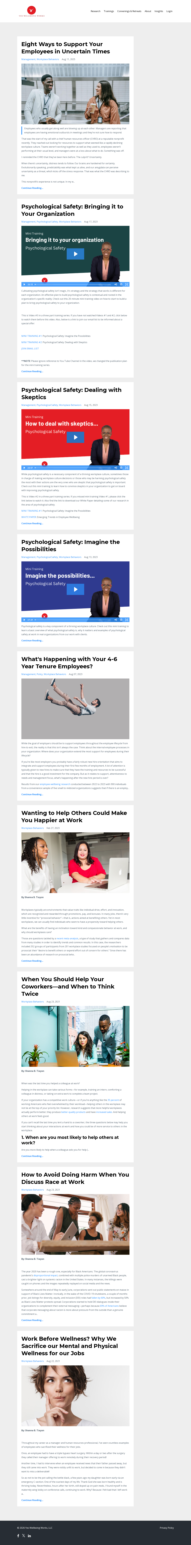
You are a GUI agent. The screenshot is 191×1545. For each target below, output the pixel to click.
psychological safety (47, 221)
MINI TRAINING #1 (31, 510)
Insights (159, 11)
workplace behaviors (48, 59)
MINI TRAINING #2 (31, 342)
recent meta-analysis (67, 938)
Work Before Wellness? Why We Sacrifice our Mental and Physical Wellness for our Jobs (69, 1346)
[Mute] (115, 284)
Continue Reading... (32, 188)
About (148, 11)
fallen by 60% (98, 1297)
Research (95, 11)
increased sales (104, 1112)
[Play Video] (24, 284)
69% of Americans (109, 1305)
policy (40, 674)
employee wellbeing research (55, 784)
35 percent (113, 1100)
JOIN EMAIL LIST (30, 348)
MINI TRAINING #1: (31, 336)
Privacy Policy (167, 1527)
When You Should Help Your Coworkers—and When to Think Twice (67, 986)
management (28, 59)
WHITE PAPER (28, 517)
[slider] (73, 284)
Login (169, 11)
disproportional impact (46, 1275)
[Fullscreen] (127, 284)
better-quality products (73, 1112)
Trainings (109, 11)
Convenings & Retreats (129, 11)
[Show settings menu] (121, 284)
